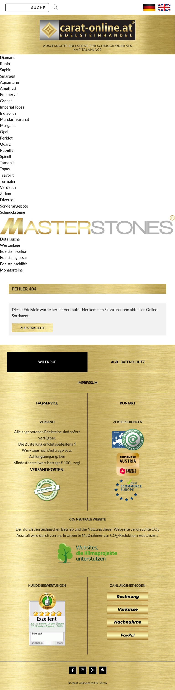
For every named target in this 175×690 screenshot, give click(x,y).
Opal (4, 131)
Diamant (7, 57)
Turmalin (7, 181)
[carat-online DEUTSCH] (149, 9)
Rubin (5, 63)
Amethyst (8, 88)
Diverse (6, 199)
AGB (114, 362)
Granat (6, 100)
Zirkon (5, 193)
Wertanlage (10, 245)
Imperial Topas (12, 107)
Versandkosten (47, 469)
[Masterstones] (87, 233)
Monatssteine (11, 270)
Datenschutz (133, 362)
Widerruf (47, 362)
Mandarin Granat (14, 119)
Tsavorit (7, 175)
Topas (5, 168)
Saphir (5, 69)
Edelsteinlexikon (13, 251)
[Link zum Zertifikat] (47, 644)
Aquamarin (9, 82)
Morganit (8, 125)
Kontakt (128, 403)
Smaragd (7, 76)
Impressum (87, 383)
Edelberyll (8, 94)
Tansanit (7, 162)
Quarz (5, 144)
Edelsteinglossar (13, 257)
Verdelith (8, 187)
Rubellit (6, 150)
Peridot (6, 138)
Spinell (5, 156)
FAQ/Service (47, 403)
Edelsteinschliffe (14, 263)
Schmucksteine (12, 212)
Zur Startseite (32, 328)
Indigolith (8, 113)
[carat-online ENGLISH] (164, 9)
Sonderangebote (14, 206)
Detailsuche (10, 239)
